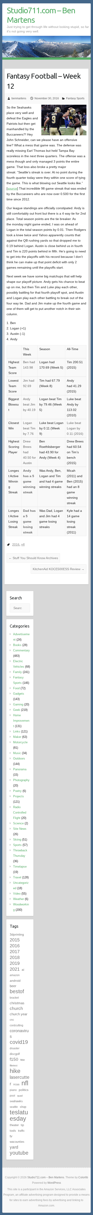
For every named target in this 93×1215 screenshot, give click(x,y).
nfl (23, 544)
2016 (15, 544)
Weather (18, 899)
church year (18, 1014)
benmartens (19, 98)
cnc (12, 1019)
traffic (21, 1130)
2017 (15, 951)
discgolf (15, 1054)
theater (14, 1125)
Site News (19, 828)
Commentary (21, 650)
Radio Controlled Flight (19, 812)
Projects (18, 796)
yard (14, 1147)
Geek (16, 710)
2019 (15, 963)
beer (13, 986)
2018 (15, 957)
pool (12, 1095)
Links (16, 731)
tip (22, 1125)
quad (20, 1095)
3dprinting (17, 934)
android (15, 980)
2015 (15, 939)
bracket (14, 997)
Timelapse (20, 866)
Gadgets (18, 693)
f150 (14, 1059)
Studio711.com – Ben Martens (41, 15)
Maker (17, 737)
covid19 (19, 1042)
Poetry (17, 791)
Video (17, 893)
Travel (17, 877)
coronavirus (19, 1033)
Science (18, 823)
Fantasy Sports (75, 98)
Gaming (18, 704)
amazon (15, 975)
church (16, 1008)
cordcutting (16, 1025)
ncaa (16, 1084)
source (12, 188)
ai (23, 969)
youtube (19, 1153)
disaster (14, 1048)
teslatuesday (19, 1115)
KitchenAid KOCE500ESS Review (58, 569)
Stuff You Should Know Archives (33, 558)
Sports (17, 845)
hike (15, 1071)
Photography (21, 780)
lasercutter (19, 1080)
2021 (15, 969)
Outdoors (19, 758)
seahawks (16, 1101)
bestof (17, 991)
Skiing (17, 839)
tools (13, 1130)
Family (17, 672)
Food (16, 688)
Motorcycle (20, 742)
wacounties (17, 1141)
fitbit (22, 1060)
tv (11, 1136)
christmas (17, 1003)
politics (23, 1090)
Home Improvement (21, 721)
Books (17, 645)
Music (17, 753)
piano (13, 1090)
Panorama (19, 769)
